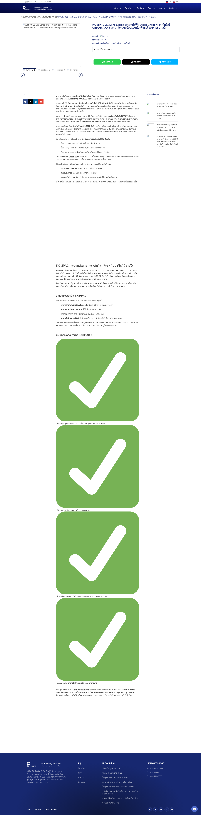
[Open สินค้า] (143, 8)
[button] (25, 101)
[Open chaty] (194, 809)
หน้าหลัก (24, 17)
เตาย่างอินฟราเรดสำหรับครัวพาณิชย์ (43, 17)
